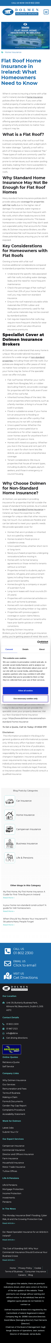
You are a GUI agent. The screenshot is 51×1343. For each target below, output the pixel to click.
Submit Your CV (10, 1132)
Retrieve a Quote (11, 1062)
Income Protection (11, 1193)
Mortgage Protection (13, 1189)
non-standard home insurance (28, 509)
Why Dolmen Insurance (14, 1080)
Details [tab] (26, 649)
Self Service (8, 1066)
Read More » (8, 898)
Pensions (6, 1202)
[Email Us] (7, 963)
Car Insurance (24, 800)
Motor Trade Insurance (13, 1167)
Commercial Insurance (13, 1150)
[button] (46, 11)
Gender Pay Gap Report (14, 1105)
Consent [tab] (9, 649)
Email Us (19, 961)
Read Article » (8, 1223)
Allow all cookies (25, 691)
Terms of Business (11, 1093)
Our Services (8, 1084)
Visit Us (18, 973)
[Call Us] (7, 951)
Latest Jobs (7, 1128)
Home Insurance (13, 52)
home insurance (35, 97)
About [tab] (42, 649)
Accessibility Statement (13, 1114)
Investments (8, 1198)
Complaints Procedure (13, 1110)
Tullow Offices (9, 1171)
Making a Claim (9, 1097)
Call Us (18, 949)
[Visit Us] (7, 975)
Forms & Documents (12, 1101)
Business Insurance (27, 843)
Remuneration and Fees (14, 1089)
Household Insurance (13, 1163)
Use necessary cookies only (25, 698)
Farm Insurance (10, 1158)
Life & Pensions (24, 857)
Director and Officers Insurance (18, 1154)
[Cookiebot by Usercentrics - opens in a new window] (37, 642)
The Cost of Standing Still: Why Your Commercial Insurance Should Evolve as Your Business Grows (24, 1252)
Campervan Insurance (28, 829)
